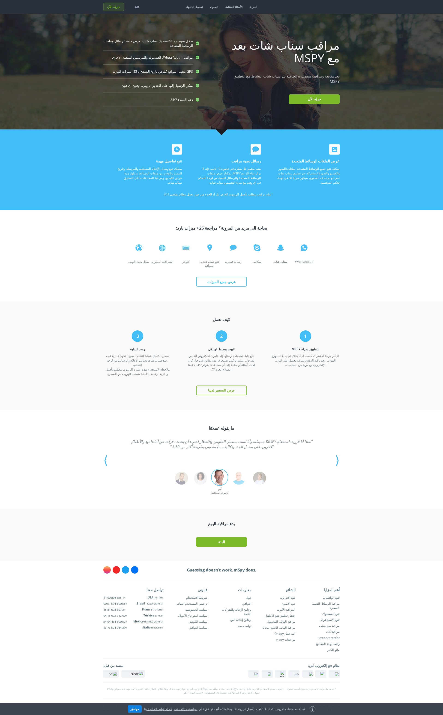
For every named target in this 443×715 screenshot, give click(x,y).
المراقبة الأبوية (286, 609)
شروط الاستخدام (196, 597)
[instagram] (107, 570)
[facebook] (134, 570)
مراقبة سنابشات (329, 626)
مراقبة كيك (333, 632)
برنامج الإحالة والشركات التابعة (236, 611)
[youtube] (116, 570)
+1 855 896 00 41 (114, 597)
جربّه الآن (113, 7)
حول (248, 597)
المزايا (253, 7)
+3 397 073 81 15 (114, 609)
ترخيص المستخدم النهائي (191, 603)
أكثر (185, 692)
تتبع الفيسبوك (331, 614)
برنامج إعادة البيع (240, 620)
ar (137, 7)
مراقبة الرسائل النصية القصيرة (326, 605)
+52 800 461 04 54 (115, 621)
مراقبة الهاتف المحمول (281, 621)
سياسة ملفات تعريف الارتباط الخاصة (172, 709)
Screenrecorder (328, 638)
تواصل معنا (244, 626)
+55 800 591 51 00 (115, 603)
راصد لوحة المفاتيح (328, 644)
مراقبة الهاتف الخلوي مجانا (279, 627)
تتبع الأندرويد (288, 597)
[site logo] (330, 7)
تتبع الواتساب (331, 597)
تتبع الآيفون (288, 603)
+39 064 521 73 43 (115, 627)
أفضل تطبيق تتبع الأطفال (280, 615)
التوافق (246, 603)
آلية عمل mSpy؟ (285, 633)
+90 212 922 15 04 (115, 615)
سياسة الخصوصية (196, 609)
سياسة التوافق (198, 627)
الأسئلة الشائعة (233, 7)
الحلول (214, 7)
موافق (134, 709)
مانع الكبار (333, 650)
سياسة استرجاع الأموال (192, 615)
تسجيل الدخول (194, 7)
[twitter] (125, 570)
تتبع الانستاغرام (330, 620)
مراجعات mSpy (286, 639)
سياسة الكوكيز (198, 621)
